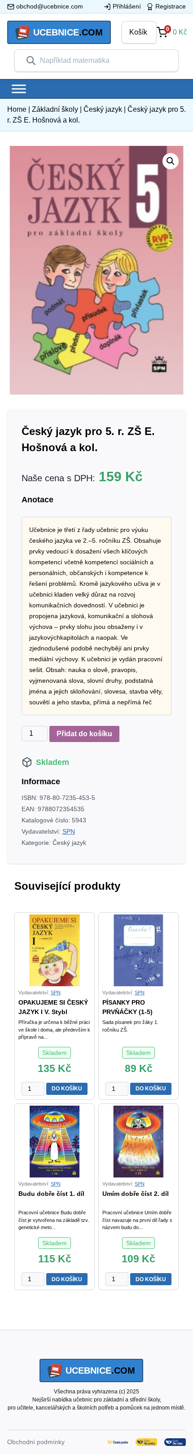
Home (16, 109)
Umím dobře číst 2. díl (135, 1193)
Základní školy (55, 109)
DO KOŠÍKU (67, 1088)
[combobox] (103, 60)
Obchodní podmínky (36, 1441)
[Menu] (19, 88)
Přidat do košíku (84, 734)
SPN (68, 831)
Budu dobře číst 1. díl (51, 1193)
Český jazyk (102, 109)
